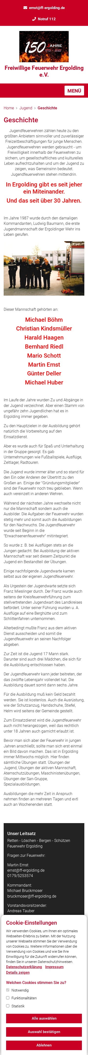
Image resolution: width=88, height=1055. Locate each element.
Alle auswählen (44, 1018)
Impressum (54, 967)
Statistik (17, 1006)
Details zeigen (18, 972)
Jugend (25, 108)
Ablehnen (44, 1045)
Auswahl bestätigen (44, 1032)
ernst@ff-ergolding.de (47, 8)
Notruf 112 (47, 19)
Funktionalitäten (24, 998)
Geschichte (47, 108)
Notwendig (20, 990)
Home (9, 108)
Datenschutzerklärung (24, 967)
